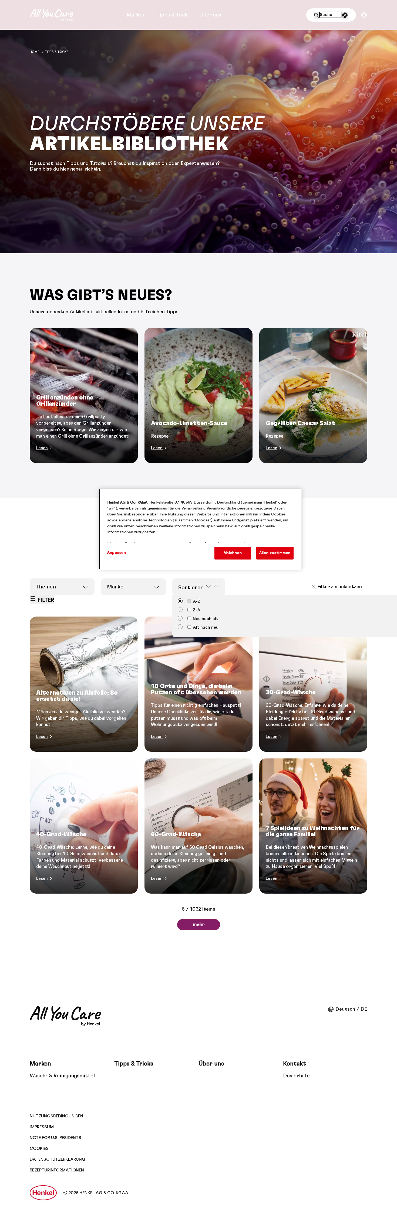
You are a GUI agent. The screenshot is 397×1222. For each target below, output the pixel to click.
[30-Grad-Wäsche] (313, 684)
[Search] (316, 15)
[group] (198, 395)
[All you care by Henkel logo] (51, 15)
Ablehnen (233, 553)
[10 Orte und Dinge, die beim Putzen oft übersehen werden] (198, 684)
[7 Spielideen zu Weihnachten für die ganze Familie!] (313, 826)
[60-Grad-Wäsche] (198, 826)
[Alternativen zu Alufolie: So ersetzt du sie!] (84, 684)
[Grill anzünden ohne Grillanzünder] (84, 395)
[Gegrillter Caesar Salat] (313, 395)
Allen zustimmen (275, 553)
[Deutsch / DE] (364, 15)
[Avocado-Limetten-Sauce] (198, 395)
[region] (200, 529)
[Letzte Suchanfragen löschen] (345, 15)
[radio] (189, 609)
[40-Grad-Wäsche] (84, 826)
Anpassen (116, 553)
